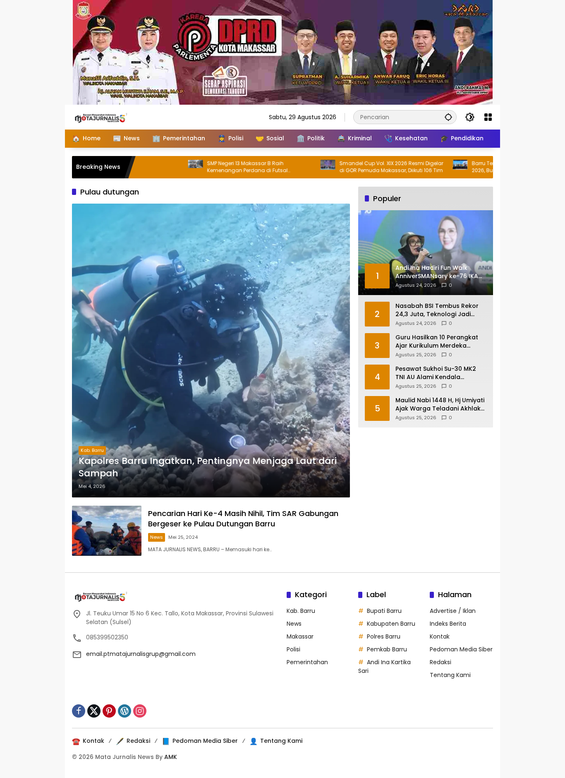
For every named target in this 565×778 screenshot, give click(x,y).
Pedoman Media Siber (461, 649)
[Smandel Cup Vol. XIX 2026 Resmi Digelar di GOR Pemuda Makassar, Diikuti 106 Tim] (297, 167)
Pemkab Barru (387, 649)
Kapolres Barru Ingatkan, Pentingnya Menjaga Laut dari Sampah (208, 467)
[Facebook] (78, 711)
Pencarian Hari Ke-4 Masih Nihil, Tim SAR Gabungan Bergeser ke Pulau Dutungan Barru (243, 518)
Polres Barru (383, 636)
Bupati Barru (384, 611)
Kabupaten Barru (391, 624)
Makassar (300, 636)
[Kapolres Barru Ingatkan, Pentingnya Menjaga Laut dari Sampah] (211, 350)
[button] (448, 117)
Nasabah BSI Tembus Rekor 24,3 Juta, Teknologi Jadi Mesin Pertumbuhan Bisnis (437, 310)
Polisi (293, 649)
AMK (170, 757)
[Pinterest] (109, 711)
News (156, 537)
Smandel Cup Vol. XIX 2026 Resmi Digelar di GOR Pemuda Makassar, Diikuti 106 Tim (360, 167)
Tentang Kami (450, 675)
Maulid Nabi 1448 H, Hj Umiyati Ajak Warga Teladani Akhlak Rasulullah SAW (439, 404)
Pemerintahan (307, 662)
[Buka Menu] (488, 117)
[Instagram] (139, 711)
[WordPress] (124, 711)
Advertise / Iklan (453, 611)
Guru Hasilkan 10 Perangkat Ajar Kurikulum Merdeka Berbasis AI (436, 342)
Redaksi (440, 662)
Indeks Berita (448, 624)
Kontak (440, 636)
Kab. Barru (92, 450)
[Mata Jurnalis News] (113, 117)
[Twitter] (94, 711)
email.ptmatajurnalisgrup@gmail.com (141, 654)
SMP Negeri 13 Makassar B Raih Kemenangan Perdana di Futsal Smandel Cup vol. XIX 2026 (216, 167)
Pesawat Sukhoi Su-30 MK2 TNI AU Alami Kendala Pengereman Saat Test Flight (438, 373)
